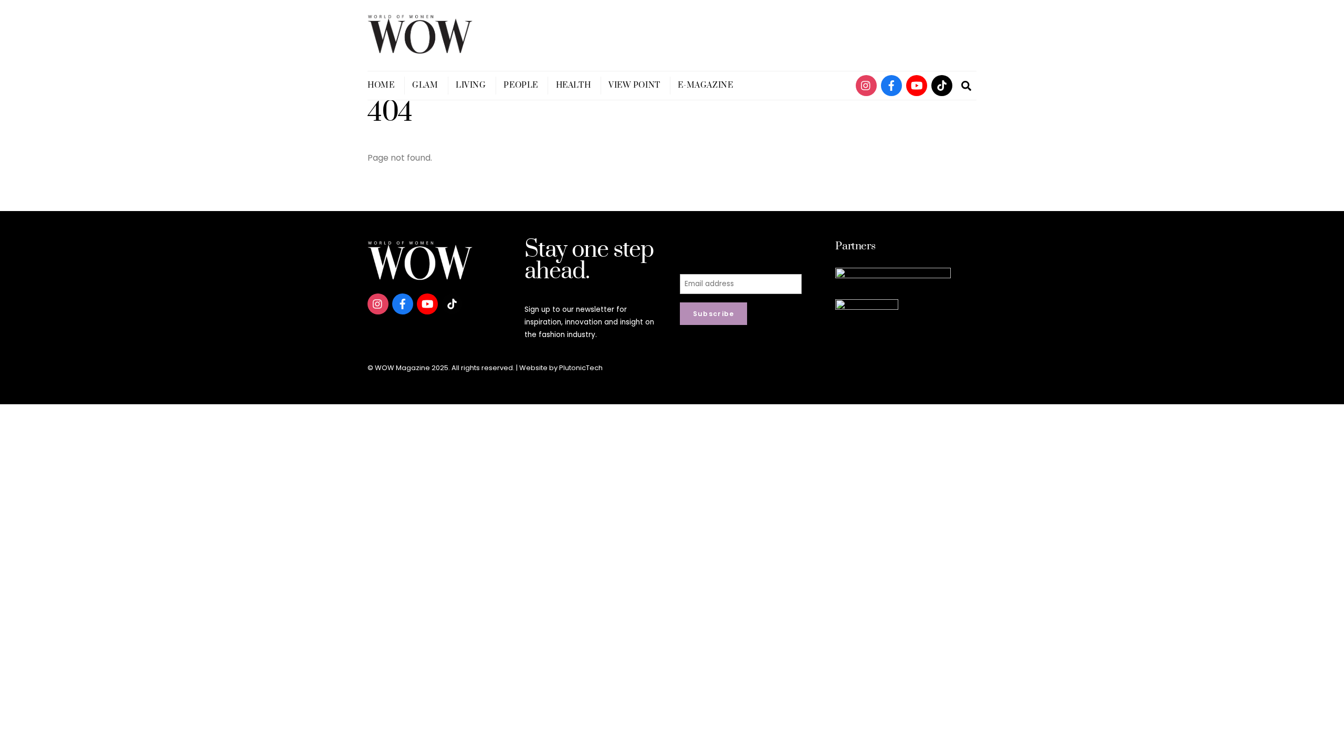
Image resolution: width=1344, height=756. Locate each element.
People (520, 85)
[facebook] (891, 85)
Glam (425, 85)
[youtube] (916, 85)
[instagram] (866, 85)
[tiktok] (941, 85)
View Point (634, 85)
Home (381, 85)
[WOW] (420, 49)
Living (471, 85)
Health (573, 85)
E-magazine (705, 85)
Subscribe (713, 313)
